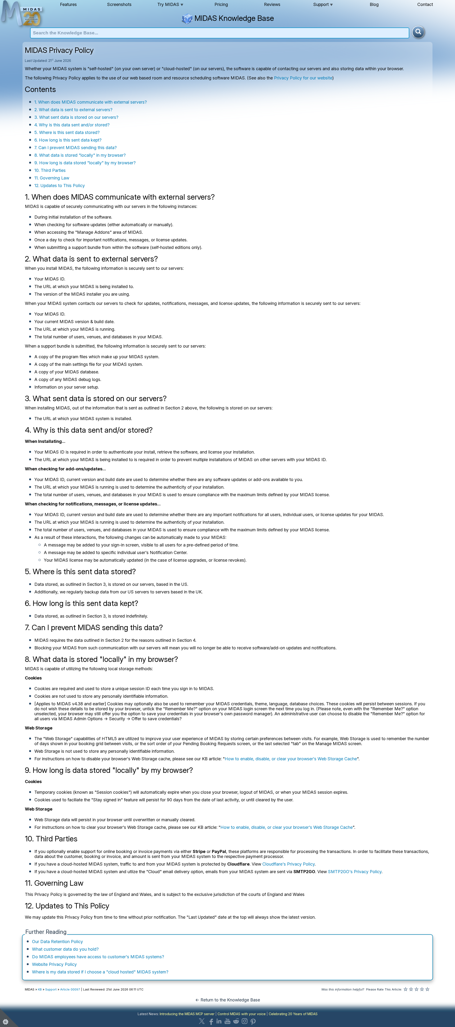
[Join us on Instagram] (244, 1021)
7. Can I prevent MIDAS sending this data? (75, 147)
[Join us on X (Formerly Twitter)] (202, 1021)
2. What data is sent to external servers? (73, 109)
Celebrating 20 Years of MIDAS (293, 1014)
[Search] (418, 32)
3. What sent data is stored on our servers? (76, 117)
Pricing (221, 4)
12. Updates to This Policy (59, 185)
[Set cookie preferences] (9, 1017)
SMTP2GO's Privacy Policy (355, 871)
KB (40, 989)
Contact (425, 4)
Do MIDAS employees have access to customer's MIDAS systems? (98, 956)
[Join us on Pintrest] (253, 1021)
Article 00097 (70, 989)
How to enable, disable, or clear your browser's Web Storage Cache (291, 758)
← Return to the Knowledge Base (227, 999)
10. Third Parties (50, 170)
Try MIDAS (170, 4)
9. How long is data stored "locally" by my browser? (85, 162)
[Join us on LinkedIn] (219, 1021)
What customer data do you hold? (65, 949)
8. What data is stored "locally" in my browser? (80, 155)
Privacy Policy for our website (303, 77)
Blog (374, 4)
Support (323, 4)
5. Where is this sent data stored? (67, 132)
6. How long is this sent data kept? (67, 140)
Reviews (272, 4)
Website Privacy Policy (54, 964)
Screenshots (119, 4)
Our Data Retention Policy (57, 941)
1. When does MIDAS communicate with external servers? (90, 102)
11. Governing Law (51, 177)
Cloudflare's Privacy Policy (288, 864)
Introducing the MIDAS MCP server (187, 1014)
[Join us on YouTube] (227, 1021)
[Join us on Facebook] (210, 1021)
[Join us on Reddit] (236, 1021)
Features (68, 4)
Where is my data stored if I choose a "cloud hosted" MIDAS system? (100, 971)
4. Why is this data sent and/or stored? (71, 124)
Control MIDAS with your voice (242, 1014)
